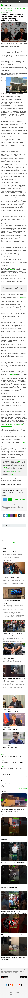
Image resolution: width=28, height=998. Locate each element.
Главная (2, 10)
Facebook (9, 471)
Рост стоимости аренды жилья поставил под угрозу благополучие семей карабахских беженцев (13, 577)
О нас (2, 974)
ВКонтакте (20, 471)
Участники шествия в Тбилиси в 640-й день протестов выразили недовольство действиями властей (13, 635)
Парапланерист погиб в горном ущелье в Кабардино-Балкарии (12, 773)
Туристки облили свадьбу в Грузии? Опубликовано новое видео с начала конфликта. (14, 912)
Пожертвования (24, 974)
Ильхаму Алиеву (11, 269)
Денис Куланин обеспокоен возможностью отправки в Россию (14, 679)
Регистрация (14, 539)
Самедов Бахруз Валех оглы (10, 747)
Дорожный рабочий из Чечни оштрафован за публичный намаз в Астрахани (13, 810)
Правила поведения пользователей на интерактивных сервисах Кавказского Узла (14, 989)
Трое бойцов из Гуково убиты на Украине (12, 768)
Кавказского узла (13, 374)
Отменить (14, 542)
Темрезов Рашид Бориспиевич (10, 711)
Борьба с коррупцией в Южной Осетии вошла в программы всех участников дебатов (13, 601)
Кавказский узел (10, 412)
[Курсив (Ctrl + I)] (6, 525)
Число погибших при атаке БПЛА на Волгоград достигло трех (13, 757)
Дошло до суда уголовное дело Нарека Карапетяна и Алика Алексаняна (13, 552)
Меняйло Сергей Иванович (10, 729)
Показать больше (14, 962)
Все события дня (23, 788)
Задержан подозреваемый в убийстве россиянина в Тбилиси (12, 657)
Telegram (5, 467)
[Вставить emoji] (15, 525)
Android (18, 461)
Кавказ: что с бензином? (8, 8)
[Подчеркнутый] (9, 525)
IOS (21, 461)
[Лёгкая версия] (7, 1)
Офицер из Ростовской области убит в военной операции (13, 785)
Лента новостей (9, 10)
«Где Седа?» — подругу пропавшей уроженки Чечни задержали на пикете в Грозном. (13, 863)
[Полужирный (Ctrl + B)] (3, 525)
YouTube (11, 474)
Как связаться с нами (12, 974)
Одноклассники (6, 473)
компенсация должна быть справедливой (10, 455)
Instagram (14, 471)
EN (4, 1)
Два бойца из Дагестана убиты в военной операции (12, 763)
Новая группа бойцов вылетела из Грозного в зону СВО (13, 779)
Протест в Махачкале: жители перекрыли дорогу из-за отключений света (12, 886)
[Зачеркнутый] (12, 525)
